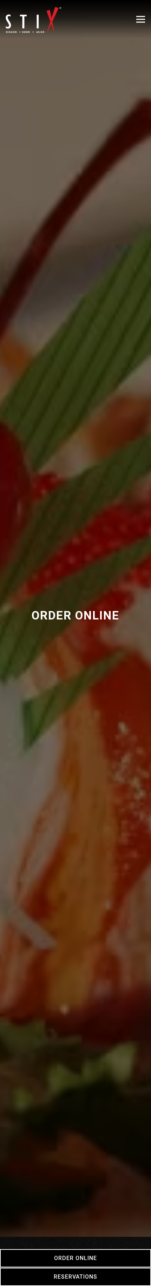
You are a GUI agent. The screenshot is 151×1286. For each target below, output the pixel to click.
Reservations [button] (75, 1276)
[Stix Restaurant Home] (33, 19)
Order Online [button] (75, 1258)
